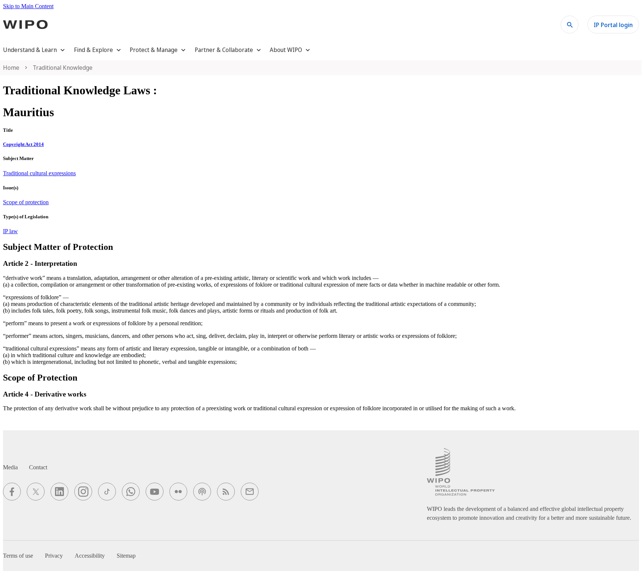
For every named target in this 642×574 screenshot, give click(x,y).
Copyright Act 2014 (23, 144)
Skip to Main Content (28, 6)
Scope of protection (26, 202)
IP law (10, 231)
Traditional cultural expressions (39, 173)
